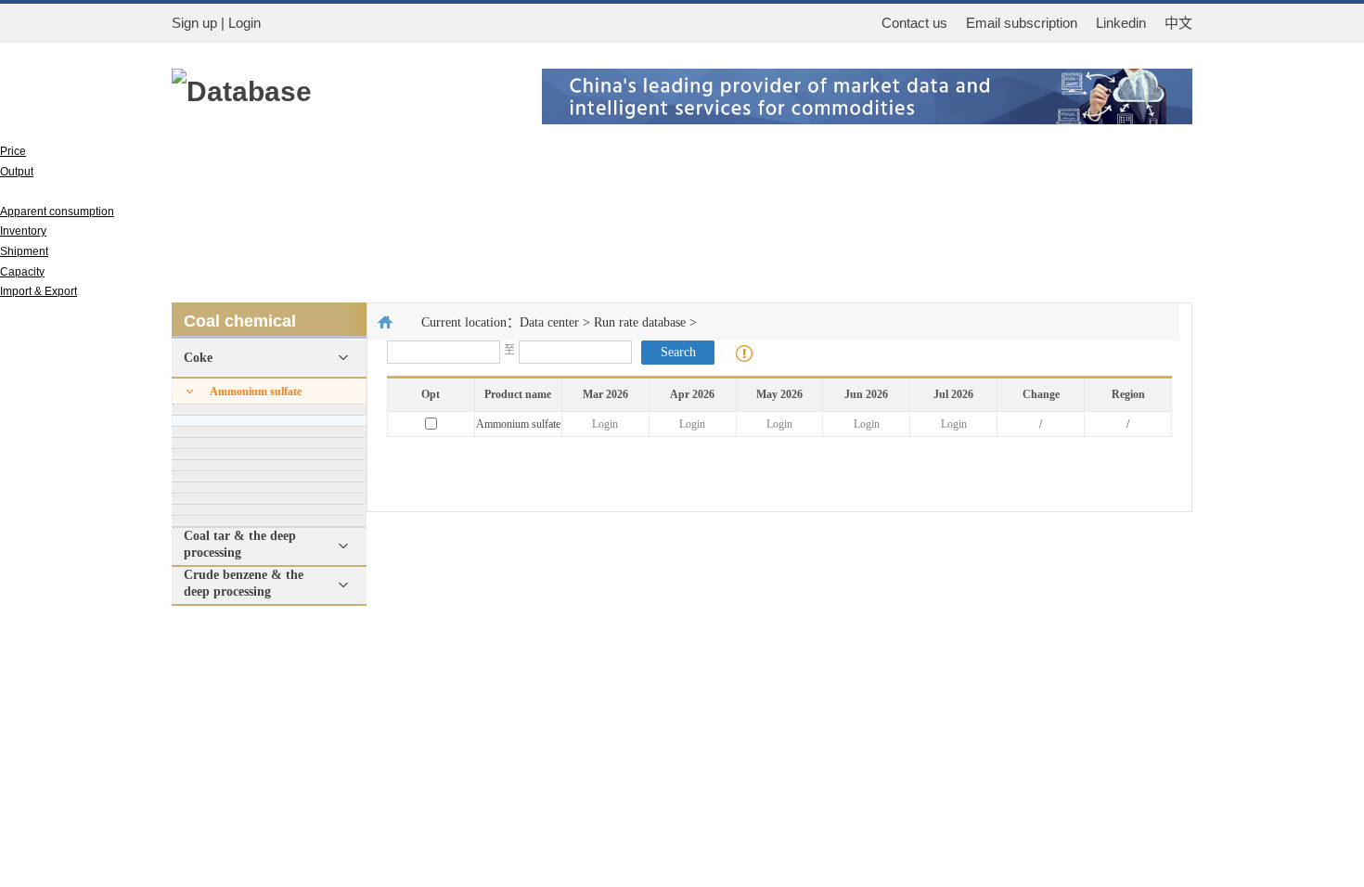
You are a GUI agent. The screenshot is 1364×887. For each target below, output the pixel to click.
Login (605, 424)
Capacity (22, 271)
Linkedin (1121, 23)
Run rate (22, 191)
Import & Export (38, 291)
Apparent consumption (57, 211)
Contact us (914, 23)
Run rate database (640, 322)
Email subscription (1021, 23)
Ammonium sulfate (256, 391)
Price (13, 151)
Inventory (23, 231)
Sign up (194, 23)
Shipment (24, 251)
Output (16, 171)
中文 (1178, 23)
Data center (549, 322)
